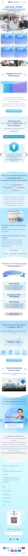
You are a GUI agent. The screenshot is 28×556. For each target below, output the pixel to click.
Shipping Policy (7, 498)
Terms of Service (7, 491)
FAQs (4, 505)
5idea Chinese (15, 553)
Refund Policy (6, 494)
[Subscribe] (21, 533)
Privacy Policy (6, 501)
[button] (3, 2)
